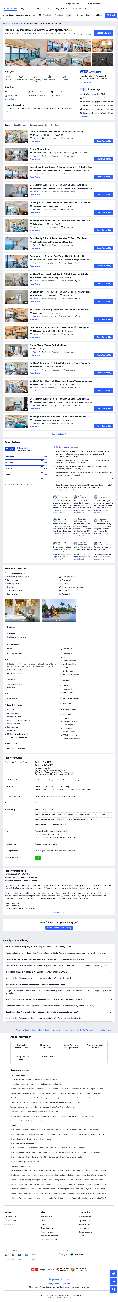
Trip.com (19, 1030)
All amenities (9, 99)
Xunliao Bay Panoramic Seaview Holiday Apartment (36, 30)
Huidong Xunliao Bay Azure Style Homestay (41, 1079)
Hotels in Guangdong (52, 1030)
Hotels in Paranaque (36, 1134)
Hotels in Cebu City (61, 1130)
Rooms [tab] (7, 125)
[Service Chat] (113, 1289)
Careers (43, 1224)
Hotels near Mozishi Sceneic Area (41, 1148)
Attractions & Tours (44, 9)
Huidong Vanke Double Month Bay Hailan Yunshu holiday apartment (34, 1116)
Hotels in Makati (47, 1130)
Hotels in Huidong (68, 1030)
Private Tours (76, 9)
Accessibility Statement (49, 1236)
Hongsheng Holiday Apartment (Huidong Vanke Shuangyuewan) (60, 1093)
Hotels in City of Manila (31, 1130)
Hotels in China (37, 1030)
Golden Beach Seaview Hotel (82, 1098)
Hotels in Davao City (17, 1139)
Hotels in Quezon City (78, 1130)
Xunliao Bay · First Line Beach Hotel (63, 1107)
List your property (85, 1228)
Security (81, 1236)
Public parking (12, 577)
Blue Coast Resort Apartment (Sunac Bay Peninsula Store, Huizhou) (34, 1112)
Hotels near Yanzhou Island (20, 1152)
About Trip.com (46, 1217)
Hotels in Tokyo (32, 1139)
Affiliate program (85, 1224)
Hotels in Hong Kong (52, 1134)
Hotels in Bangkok (93, 1130)
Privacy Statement (47, 1232)
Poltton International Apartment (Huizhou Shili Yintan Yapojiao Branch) (35, 1084)
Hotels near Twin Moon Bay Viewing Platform (48, 1157)
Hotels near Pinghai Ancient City (89, 1152)
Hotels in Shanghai (97, 1134)
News (43, 1221)
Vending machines (69, 664)
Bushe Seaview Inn (17, 1079)
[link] (72, 4)
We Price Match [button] (86, 35)
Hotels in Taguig (45, 1139)
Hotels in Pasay (15, 1130)
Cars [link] (31, 9)
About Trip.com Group (49, 1239)
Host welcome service (15, 710)
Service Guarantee (10, 1221)
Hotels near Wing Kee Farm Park (43, 1152)
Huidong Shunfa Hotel (93, 1093)
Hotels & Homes (10, 9)
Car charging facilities (14, 673)
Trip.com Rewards (85, 1221)
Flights (23, 9)
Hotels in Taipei (67, 1134)
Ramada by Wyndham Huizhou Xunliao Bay (25, 1102)
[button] (83, 4)
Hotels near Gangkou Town (20, 1157)
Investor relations (85, 1217)
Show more (9, 111)
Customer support (10, 1217)
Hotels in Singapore (82, 1134)
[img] (26, 52)
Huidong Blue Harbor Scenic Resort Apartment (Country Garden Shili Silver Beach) (39, 1089)
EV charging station (68, 577)
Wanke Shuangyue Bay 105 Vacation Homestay (77, 1116)
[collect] (113, 1273)
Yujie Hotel (80, 1121)
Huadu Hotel (65, 1098)
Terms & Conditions (48, 1228)
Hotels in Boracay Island (18, 1134)
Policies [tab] (54, 125)
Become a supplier (85, 1232)
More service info (10, 1224)
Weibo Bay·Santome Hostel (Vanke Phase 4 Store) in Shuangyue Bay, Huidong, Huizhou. (42, 1121)
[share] (113, 1281)
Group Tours (90, 9)
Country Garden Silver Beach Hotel (22, 1093)
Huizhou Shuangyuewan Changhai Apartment (87, 1089)
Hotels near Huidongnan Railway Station (24, 1162)
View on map (84, 117)
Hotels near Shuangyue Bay (66, 1152)
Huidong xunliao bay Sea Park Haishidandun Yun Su (61, 1102)
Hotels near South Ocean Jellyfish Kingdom (70, 1148)
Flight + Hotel (61, 9)
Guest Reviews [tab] (20, 125)
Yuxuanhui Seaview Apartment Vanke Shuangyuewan (29, 1107)
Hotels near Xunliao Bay (74, 1157)
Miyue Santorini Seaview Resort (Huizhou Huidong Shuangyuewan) (34, 1098)
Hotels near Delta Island (18, 1148)
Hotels (27, 1030)
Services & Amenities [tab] (39, 125)
